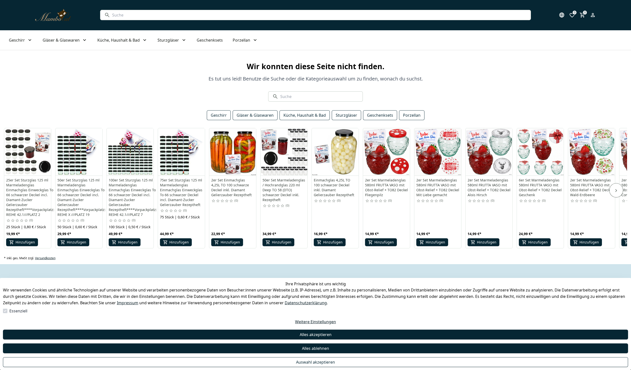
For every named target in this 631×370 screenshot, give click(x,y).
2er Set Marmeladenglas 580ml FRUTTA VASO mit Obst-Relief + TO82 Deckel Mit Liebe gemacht (437, 187)
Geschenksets (380, 115)
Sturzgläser (346, 115)
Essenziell (18, 311)
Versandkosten (45, 258)
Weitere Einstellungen (315, 321)
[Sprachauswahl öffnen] (562, 15)
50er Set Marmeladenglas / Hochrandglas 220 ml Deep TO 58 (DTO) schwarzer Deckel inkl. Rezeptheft (284, 190)
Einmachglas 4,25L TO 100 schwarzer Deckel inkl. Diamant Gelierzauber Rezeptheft (334, 187)
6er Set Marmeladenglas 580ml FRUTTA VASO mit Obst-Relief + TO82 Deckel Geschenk (540, 187)
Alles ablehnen (315, 348)
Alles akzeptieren (316, 334)
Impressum (127, 303)
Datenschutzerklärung (306, 303)
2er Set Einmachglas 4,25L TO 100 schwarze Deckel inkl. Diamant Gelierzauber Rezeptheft (231, 187)
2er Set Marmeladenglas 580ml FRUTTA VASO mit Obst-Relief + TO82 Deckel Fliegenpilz (386, 187)
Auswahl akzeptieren (315, 362)
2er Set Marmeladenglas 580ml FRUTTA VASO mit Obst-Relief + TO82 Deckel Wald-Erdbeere (591, 187)
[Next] (616, 190)
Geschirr (219, 115)
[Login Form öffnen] (593, 15)
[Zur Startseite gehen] (53, 15)
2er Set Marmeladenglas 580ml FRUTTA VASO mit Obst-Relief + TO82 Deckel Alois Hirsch (489, 187)
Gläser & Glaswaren (255, 115)
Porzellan (412, 115)
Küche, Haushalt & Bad (304, 115)
